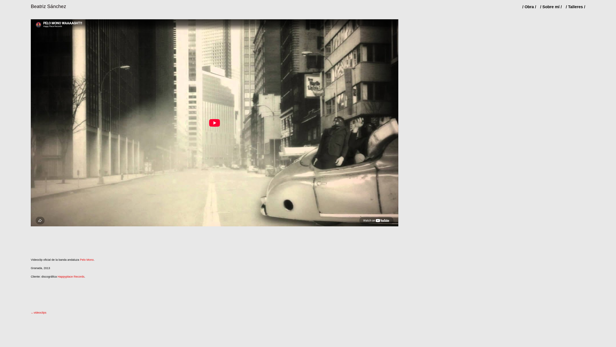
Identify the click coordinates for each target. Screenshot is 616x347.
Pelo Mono (87, 259)
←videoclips (38, 312)
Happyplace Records (71, 276)
